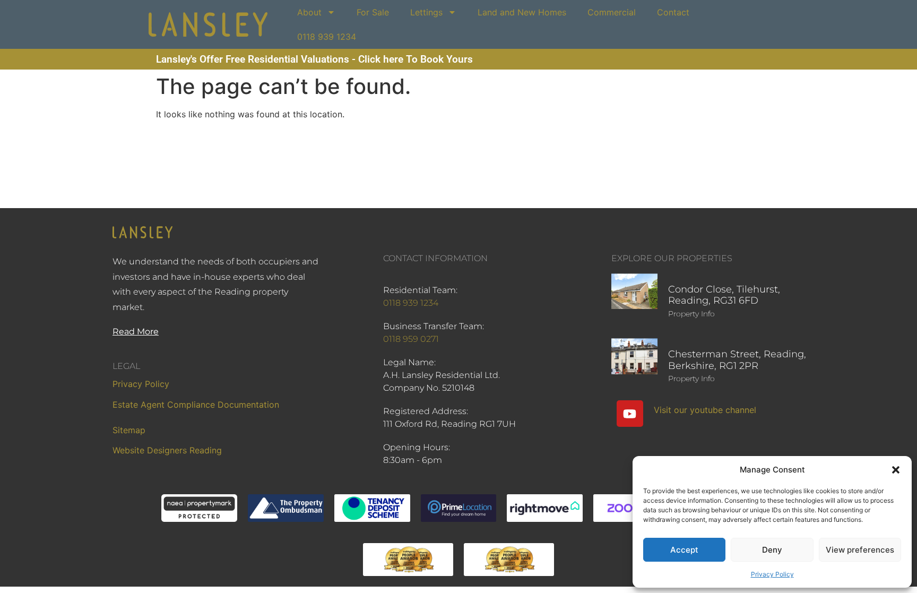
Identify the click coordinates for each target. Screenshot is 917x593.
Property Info (691, 314)
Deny (772, 550)
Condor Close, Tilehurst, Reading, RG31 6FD (724, 295)
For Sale (373, 12)
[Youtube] (630, 413)
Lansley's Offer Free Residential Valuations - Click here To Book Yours (314, 59)
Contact (673, 12)
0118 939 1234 (326, 36)
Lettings (426, 12)
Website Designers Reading (167, 450)
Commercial (611, 12)
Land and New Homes (522, 12)
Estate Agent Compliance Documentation (196, 404)
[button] (895, 470)
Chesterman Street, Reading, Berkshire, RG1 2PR (737, 360)
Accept (684, 550)
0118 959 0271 (411, 339)
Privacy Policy (772, 574)
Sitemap (129, 430)
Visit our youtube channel (705, 410)
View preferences (860, 550)
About (309, 12)
